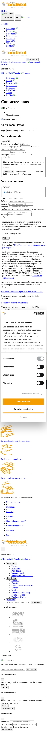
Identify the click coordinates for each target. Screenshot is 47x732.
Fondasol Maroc (18, 595)
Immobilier (10, 507)
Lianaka (14, 588)
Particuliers (10, 535)
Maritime (10, 530)
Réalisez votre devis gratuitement (14, 303)
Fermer (4, 687)
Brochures (15, 568)
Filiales (9, 31)
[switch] (40, 367)
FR (2, 11)
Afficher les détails (30, 393)
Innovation (10, 38)
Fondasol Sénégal (18, 597)
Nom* (3, 198)
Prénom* (4, 201)
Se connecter (7, 730)
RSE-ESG (10, 41)
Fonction (4, 207)
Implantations (11, 36)
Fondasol (15, 581)
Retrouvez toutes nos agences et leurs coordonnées (22, 291)
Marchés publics (13, 502)
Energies (9, 516)
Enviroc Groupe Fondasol (22, 585)
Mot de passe (6, 724)
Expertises (10, 34)
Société (4, 204)
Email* (4, 214)
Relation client (7, 62)
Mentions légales (18, 573)
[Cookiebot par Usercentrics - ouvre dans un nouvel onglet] (33, 313)
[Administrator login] (3, 549)
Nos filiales (11, 578)
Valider (5, 238)
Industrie (9, 511)
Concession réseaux (14, 526)
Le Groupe (10, 28)
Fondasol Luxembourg (20, 592)
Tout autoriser (23, 401)
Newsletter (11, 600)
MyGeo (14, 590)
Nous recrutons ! (20, 62)
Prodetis (14, 583)
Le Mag (9, 46)
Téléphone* (22, 209)
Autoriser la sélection (23, 409)
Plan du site (16, 571)
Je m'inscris (36, 603)
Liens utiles (11, 564)
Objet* (4, 142)
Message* (5, 155)
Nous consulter (7, 708)
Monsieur (20, 192)
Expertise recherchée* (10, 144)
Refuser (23, 417)
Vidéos (14, 566)
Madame (9, 192)
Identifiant (5, 721)
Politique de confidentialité (22, 575)
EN (5, 11)
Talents (9, 43)
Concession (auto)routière (16, 521)
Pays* (3, 130)
